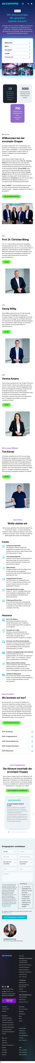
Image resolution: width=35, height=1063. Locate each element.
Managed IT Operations (25, 972)
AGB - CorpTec (23, 1050)
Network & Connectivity (25, 965)
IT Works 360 (5, 1009)
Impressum (22, 1030)
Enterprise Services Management (24, 986)
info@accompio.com (6, 906)
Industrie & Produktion (8, 1022)
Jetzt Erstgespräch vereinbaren (14, 917)
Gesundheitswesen (7, 1029)
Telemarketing (22, 997)
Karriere (4, 1047)
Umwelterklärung (23, 1035)
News (20, 1018)
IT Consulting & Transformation (23, 961)
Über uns (4, 1040)
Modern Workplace (24, 969)
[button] (33, 814)
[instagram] (3, 987)
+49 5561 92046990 (7, 989)
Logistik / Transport (7, 1020)
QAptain (4, 1011)
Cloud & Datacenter (24, 967)
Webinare (21, 1011)
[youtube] (8, 987)
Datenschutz (8, 912)
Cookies (21, 1038)
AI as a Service (22, 977)
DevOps (21, 989)
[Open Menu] (22, 3)
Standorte (4, 1042)
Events (21, 1021)
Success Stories (23, 1009)
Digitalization (22, 982)
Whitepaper (22, 1014)
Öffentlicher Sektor (7, 1018)
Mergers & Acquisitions (8, 1045)
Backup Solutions (23, 1002)
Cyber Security (23, 974)
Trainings (4, 1050)
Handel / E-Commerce (8, 1025)
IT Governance (23, 991)
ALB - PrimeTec (23, 1040)
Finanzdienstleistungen (8, 1027)
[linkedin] (5, 987)
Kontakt (4, 1054)
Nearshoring (22, 999)
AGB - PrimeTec (23, 1052)
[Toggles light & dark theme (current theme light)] (31, 4)
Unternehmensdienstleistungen (8, 1032)
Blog (20, 1016)
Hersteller (4, 1052)
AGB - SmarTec (23, 1054)
